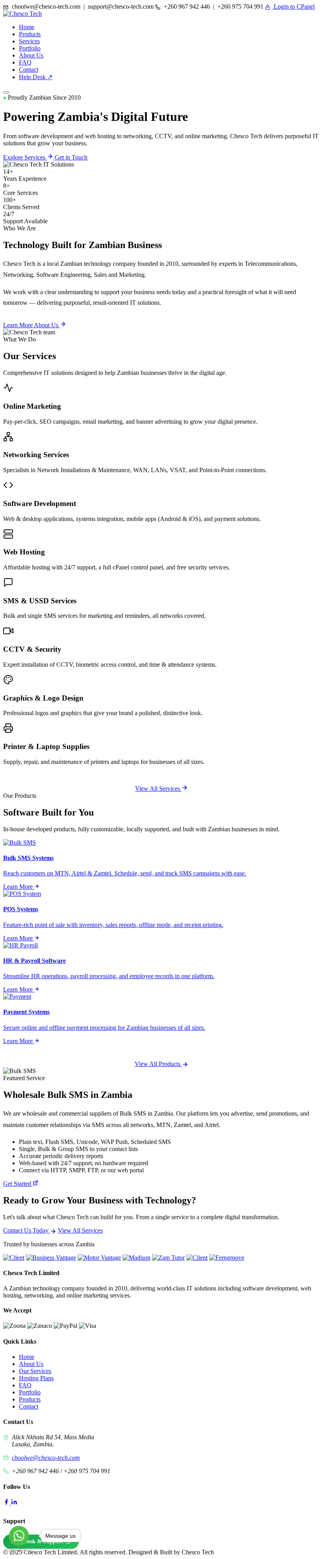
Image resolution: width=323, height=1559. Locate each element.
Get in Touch (71, 157)
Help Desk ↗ (35, 77)
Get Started (18, 1183)
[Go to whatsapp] (19, 1536)
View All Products (158, 1063)
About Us (31, 55)
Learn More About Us (31, 325)
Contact (28, 69)
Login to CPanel (293, 6)
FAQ (25, 62)
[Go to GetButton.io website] (19, 1550)
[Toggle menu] (6, 92)
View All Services (158, 788)
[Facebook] (7, 1503)
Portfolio (30, 48)
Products (30, 34)
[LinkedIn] (14, 1503)
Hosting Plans (36, 1378)
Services (29, 41)
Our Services (35, 1371)
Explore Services (25, 157)
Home (26, 27)
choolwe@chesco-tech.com (46, 1457)
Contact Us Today (26, 1230)
